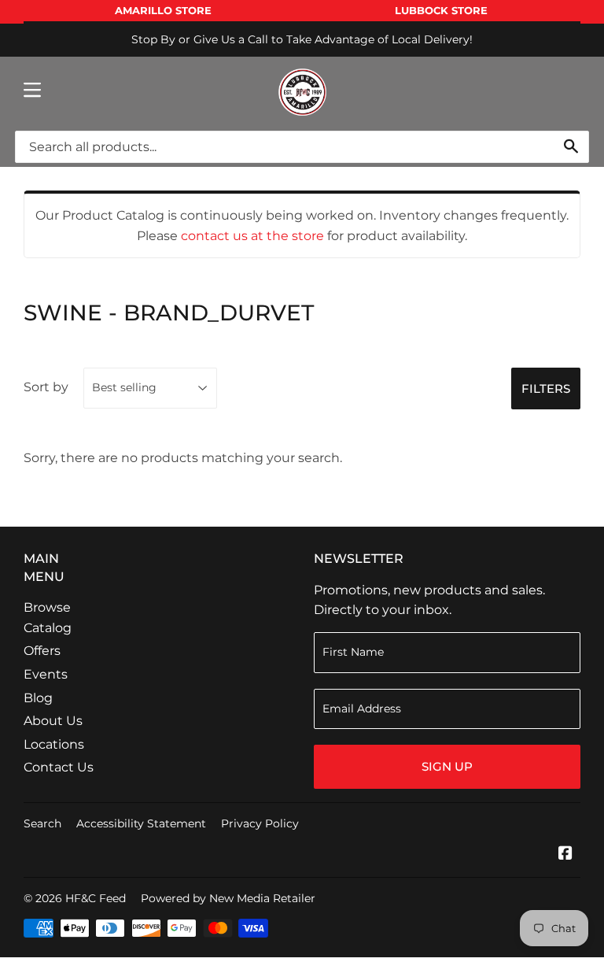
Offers (42, 650)
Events (46, 674)
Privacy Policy (260, 823)
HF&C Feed (95, 898)
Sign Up (447, 766)
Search (42, 823)
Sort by (46, 386)
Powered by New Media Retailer (228, 898)
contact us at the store (252, 235)
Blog (38, 697)
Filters (545, 388)
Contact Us (59, 767)
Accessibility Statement (141, 823)
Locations (54, 744)
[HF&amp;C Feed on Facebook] (565, 854)
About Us (53, 720)
